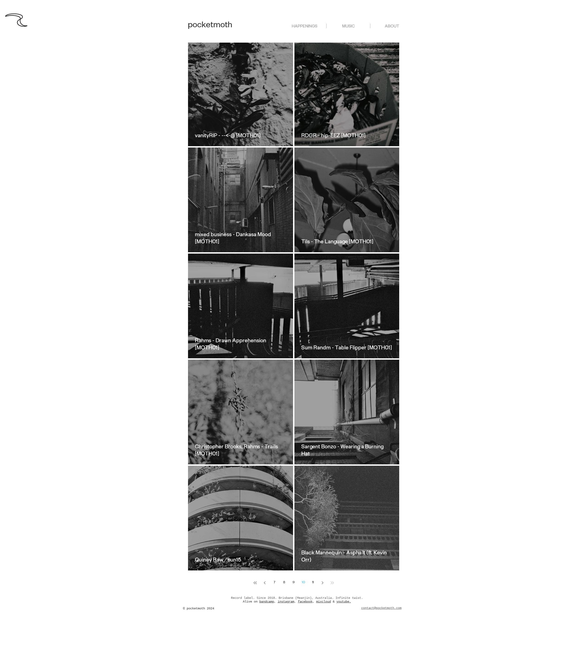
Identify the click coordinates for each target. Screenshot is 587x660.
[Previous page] (265, 583)
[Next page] (322, 583)
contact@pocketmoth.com (381, 608)
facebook (305, 601)
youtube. (343, 601)
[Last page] (332, 583)
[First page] (255, 583)
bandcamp (266, 601)
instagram (286, 601)
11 (313, 583)
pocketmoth (210, 26)
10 (303, 583)
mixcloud (323, 601)
